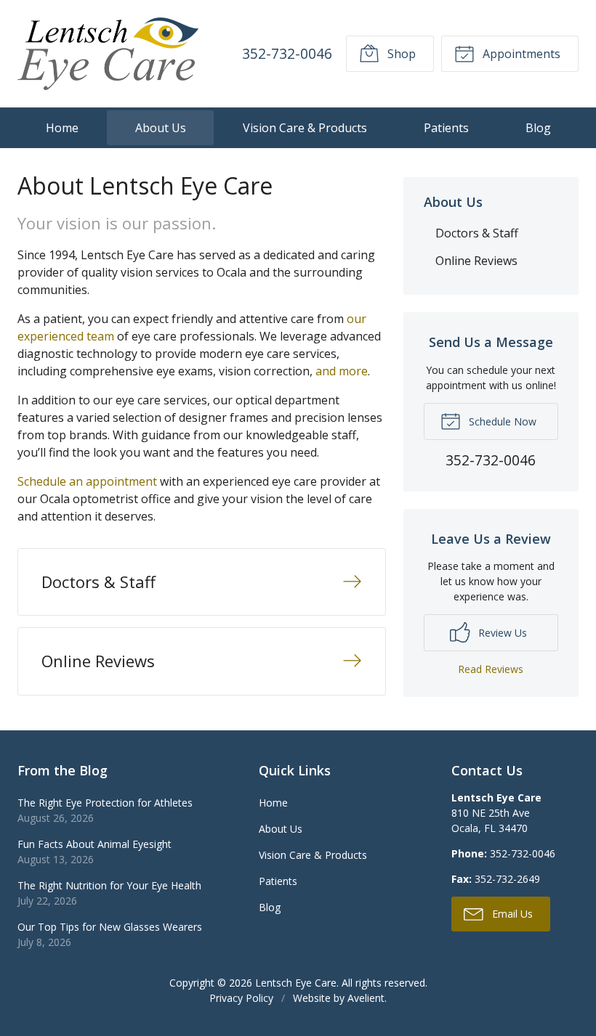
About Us (160, 128)
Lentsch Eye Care (296, 983)
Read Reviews (490, 669)
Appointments (520, 54)
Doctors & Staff (476, 233)
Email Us (511, 914)
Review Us (501, 633)
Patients (446, 128)
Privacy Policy (241, 998)
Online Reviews (476, 261)
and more (341, 371)
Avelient (365, 998)
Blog (538, 128)
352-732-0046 (287, 53)
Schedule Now (501, 421)
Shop (400, 54)
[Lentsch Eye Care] (107, 53)
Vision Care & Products (305, 128)
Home (62, 128)
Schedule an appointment (87, 481)
